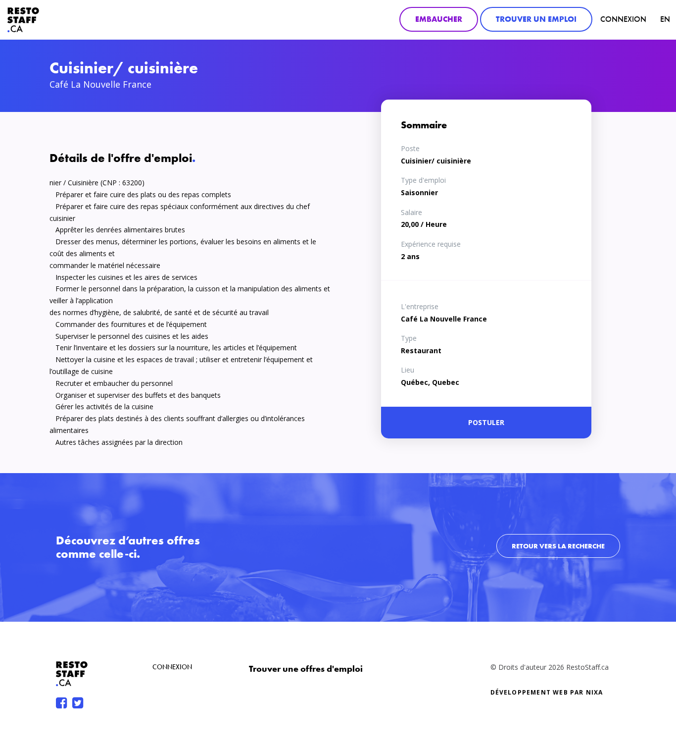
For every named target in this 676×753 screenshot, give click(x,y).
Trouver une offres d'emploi (306, 668)
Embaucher (438, 19)
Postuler (486, 422)
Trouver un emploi (536, 19)
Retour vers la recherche (558, 545)
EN (665, 19)
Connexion (623, 19)
